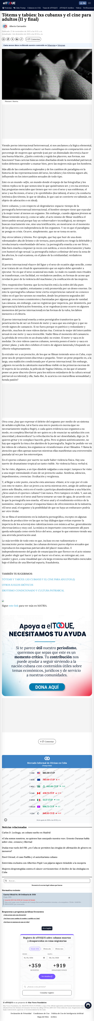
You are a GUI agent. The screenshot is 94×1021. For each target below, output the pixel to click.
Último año (47, 949)
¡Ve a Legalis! (47, 928)
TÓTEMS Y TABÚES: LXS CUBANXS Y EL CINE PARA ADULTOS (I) (38, 579)
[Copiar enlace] (21, 39)
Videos (78, 8)
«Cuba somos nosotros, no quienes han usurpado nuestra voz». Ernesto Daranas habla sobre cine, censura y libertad (45, 840)
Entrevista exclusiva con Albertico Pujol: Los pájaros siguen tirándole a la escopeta (44, 863)
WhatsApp (51, 45)
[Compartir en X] (12, 39)
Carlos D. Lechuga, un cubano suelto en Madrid (26, 832)
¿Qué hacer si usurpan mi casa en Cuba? (16, 922)
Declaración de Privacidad (21, 1013)
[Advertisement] (47, 121)
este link (13, 605)
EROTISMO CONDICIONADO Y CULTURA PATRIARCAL (33, 590)
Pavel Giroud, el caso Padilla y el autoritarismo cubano (29, 857)
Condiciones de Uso (41, 1013)
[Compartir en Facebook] (8, 39)
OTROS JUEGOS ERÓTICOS (17, 584)
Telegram (61, 45)
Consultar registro (47, 993)
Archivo (54, 1017)
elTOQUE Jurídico (67, 8)
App (84, 3)
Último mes (59, 949)
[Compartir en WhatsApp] (3, 39)
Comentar (33, 39)
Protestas (8, 8)
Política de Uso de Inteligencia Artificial (67, 1013)
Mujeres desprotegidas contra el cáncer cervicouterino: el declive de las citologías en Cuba (45, 870)
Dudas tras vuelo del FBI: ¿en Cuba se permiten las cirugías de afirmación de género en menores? (46, 849)
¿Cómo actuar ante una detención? (14, 915)
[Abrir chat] (88, 1005)
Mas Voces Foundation (37, 1002)
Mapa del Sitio (43, 1017)
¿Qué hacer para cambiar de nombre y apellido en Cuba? (21, 918)
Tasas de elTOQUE (50, 8)
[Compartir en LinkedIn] (17, 39)
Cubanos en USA (34, 8)
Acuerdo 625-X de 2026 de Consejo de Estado (20, 900)
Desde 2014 (35, 949)
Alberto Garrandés (17, 26)
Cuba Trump (20, 8)
